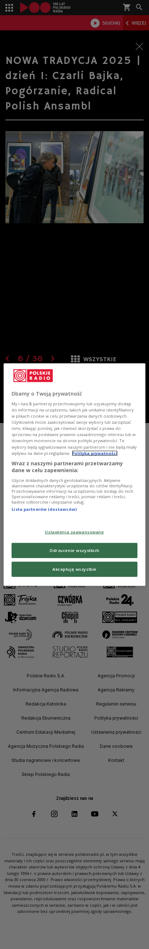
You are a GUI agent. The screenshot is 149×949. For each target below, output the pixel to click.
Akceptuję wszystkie (74, 569)
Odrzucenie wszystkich (74, 550)
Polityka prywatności (95, 453)
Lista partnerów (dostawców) (44, 509)
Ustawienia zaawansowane (74, 532)
